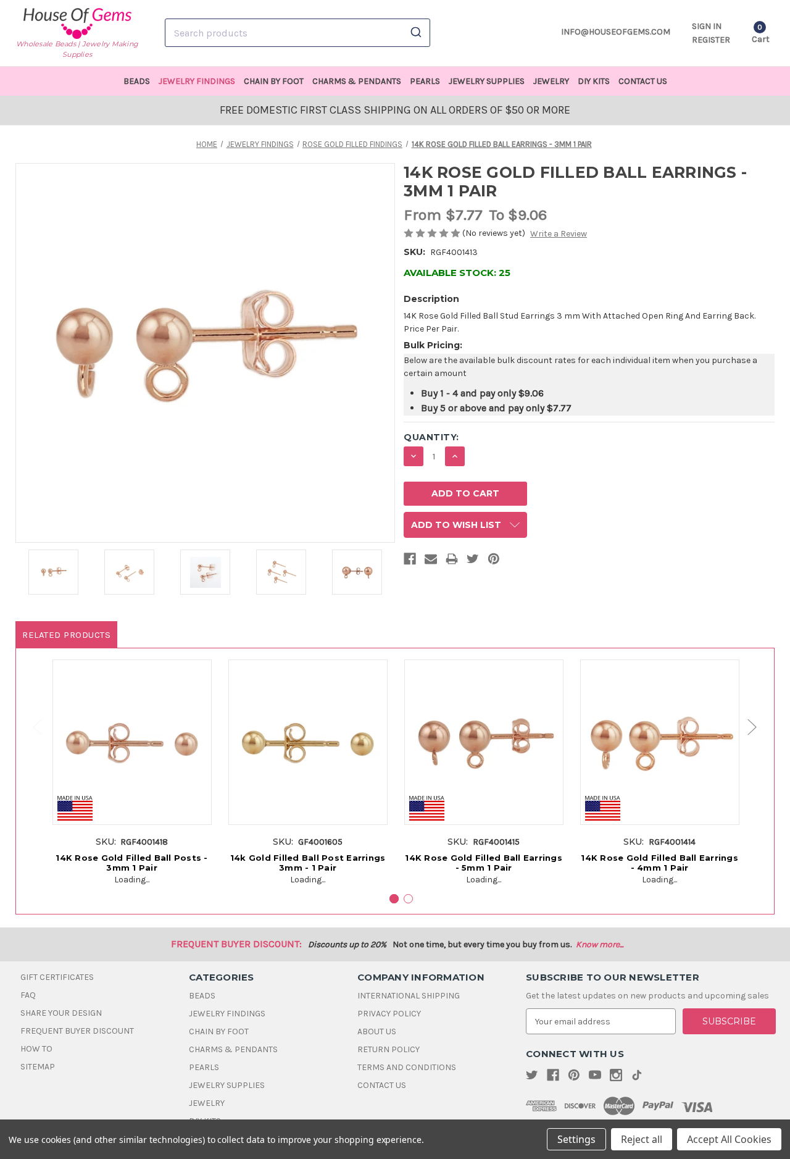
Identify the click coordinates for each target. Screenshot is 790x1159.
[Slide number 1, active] (394, 898)
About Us (376, 1031)
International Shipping (408, 995)
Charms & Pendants (356, 81)
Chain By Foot (274, 81)
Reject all (641, 1139)
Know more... (599, 944)
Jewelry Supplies (487, 81)
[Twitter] (473, 561)
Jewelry (551, 81)
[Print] (452, 561)
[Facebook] (410, 561)
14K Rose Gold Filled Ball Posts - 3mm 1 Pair (131, 862)
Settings (576, 1139)
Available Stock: (457, 272)
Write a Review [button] (558, 233)
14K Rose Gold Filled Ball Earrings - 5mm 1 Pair (483, 862)
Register (711, 40)
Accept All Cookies (729, 1139)
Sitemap (37, 1066)
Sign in (706, 26)
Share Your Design (61, 1013)
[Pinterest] (494, 561)
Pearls (425, 81)
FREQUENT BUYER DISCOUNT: (236, 944)
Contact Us (642, 81)
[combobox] (297, 33)
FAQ (28, 995)
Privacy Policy (389, 1013)
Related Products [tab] (66, 634)
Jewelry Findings (197, 81)
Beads (136, 81)
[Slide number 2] (408, 898)
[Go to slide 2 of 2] (31, 727)
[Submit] (415, 32)
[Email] (431, 561)
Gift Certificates (57, 977)
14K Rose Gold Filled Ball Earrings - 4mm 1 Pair (659, 862)
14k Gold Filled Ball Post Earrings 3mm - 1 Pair (308, 862)
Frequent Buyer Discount (77, 1031)
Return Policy (388, 1049)
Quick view (132, 732)
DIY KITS (594, 81)
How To (36, 1049)
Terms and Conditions (406, 1067)
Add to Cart (132, 755)
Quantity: (431, 437)
